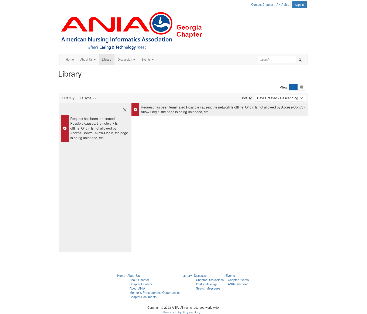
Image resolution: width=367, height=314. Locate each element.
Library (187, 275)
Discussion (201, 275)
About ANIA (137, 288)
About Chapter (139, 280)
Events (230, 275)
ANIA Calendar (238, 284)
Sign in (299, 5)
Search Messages (208, 288)
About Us (133, 275)
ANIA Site (283, 4)
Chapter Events (238, 280)
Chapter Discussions (210, 280)
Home (121, 275)
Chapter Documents (143, 297)
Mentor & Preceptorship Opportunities (155, 292)
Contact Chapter (262, 4)
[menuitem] (263, 4)
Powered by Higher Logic (183, 312)
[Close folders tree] (125, 110)
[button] (88, 59)
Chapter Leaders (141, 284)
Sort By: (247, 98)
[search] (300, 59)
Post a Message (207, 284)
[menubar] (271, 4)
